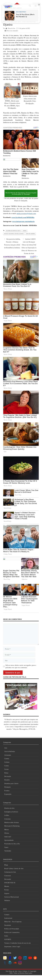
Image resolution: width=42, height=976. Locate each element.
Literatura (7, 819)
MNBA (24, 230)
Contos (6, 766)
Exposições (7, 794)
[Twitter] (15, 959)
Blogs (6, 865)
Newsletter (7, 925)
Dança (6, 773)
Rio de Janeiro (30, 233)
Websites (7, 900)
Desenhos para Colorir (11, 783)
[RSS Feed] (5, 959)
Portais (6, 890)
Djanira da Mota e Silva (13, 230)
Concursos (7, 875)
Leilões (6, 815)
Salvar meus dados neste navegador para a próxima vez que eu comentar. (20, 666)
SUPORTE (7, 939)
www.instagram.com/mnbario (23, 221)
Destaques (7, 787)
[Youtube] (30, 959)
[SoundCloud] (15, 964)
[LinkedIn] (25, 959)
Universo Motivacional (11, 897)
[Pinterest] (20, 959)
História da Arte (9, 808)
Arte (5, 748)
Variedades (7, 851)
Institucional (8, 918)
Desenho (7, 780)
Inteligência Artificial (11, 812)
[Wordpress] (10, 964)
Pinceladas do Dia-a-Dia (12, 844)
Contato (6, 914)
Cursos (6, 769)
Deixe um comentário (12, 31)
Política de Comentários (11, 932)
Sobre (6, 936)
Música (6, 829)
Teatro (6, 847)
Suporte (6, 893)
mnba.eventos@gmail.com (26, 213)
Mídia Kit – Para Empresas (12, 921)
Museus (6, 886)
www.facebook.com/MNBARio (23, 217)
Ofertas (6, 833)
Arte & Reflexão (9, 751)
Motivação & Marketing (11, 826)
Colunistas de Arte (10, 872)
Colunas (6, 762)
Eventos (6, 790)
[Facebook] (10, 959)
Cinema (6, 758)
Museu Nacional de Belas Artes (14, 233)
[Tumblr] (5, 964)
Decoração (7, 776)
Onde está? (7, 837)
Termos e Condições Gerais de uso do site (17, 943)
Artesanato (7, 755)
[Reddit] (35, 959)
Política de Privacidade (11, 929)
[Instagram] (20, 964)
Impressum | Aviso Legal (12, 946)
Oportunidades (8, 840)
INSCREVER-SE (9, 883)
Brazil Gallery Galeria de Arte (13, 868)
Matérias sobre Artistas (11, 822)
